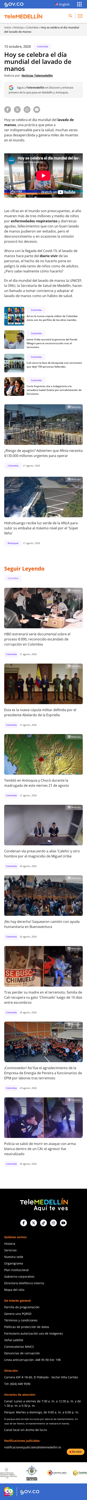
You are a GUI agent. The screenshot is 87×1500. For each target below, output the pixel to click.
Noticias (19, 27)
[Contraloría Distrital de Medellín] (63, 1472)
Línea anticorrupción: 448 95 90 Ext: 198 (32, 1360)
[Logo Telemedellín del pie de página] (43, 1204)
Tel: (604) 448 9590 (17, 1384)
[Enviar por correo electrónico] (36, 109)
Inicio (7, 27)
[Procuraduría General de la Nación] (12, 1473)
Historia (9, 1244)
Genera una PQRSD (17, 1314)
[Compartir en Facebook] (7, 109)
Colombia (32, 27)
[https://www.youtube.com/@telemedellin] (63, 1222)
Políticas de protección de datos (26, 1327)
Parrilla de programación (21, 1307)
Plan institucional (16, 1270)
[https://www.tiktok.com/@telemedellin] (43, 1222)
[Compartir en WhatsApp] (27, 109)
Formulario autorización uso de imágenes (33, 1333)
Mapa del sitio (14, 1290)
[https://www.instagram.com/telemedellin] (53, 1222)
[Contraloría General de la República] (38, 1472)
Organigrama (13, 1263)
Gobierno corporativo (19, 1276)
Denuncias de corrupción (22, 1353)
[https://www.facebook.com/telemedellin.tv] (23, 1222)
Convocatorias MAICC (19, 1347)
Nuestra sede (13, 1257)
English (64, 4)
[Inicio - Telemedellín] (23, 16)
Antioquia (13, 543)
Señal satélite (13, 1340)
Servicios (10, 1250)
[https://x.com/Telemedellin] (33, 1222)
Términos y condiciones (21, 1320)
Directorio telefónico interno (24, 1283)
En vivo (77, 1451)
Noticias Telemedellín (37, 75)
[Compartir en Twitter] (17, 109)
